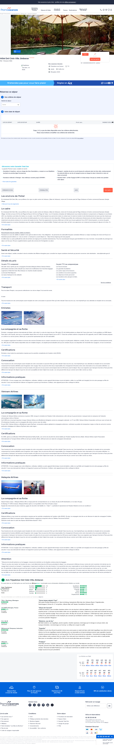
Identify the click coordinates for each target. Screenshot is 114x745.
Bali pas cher (24, 13)
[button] (11, 690)
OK (109, 706)
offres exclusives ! (70, 2)
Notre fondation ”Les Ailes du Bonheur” (12, 726)
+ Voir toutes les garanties (9, 181)
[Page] (29, 705)
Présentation (7, 190)
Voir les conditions (106, 282)
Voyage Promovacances (5, 13)
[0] (109, 10)
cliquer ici (40, 597)
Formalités (44, 190)
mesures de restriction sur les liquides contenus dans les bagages (47, 562)
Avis (76, 190)
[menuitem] (34, 9)
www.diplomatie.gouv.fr (103, 253)
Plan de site (4, 728)
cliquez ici (33, 743)
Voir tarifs (107, 190)
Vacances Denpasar (32, 13)
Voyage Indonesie (16, 13)
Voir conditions (80, 138)
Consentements (34, 726)
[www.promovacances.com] (9, 9)
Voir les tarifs (95, 59)
